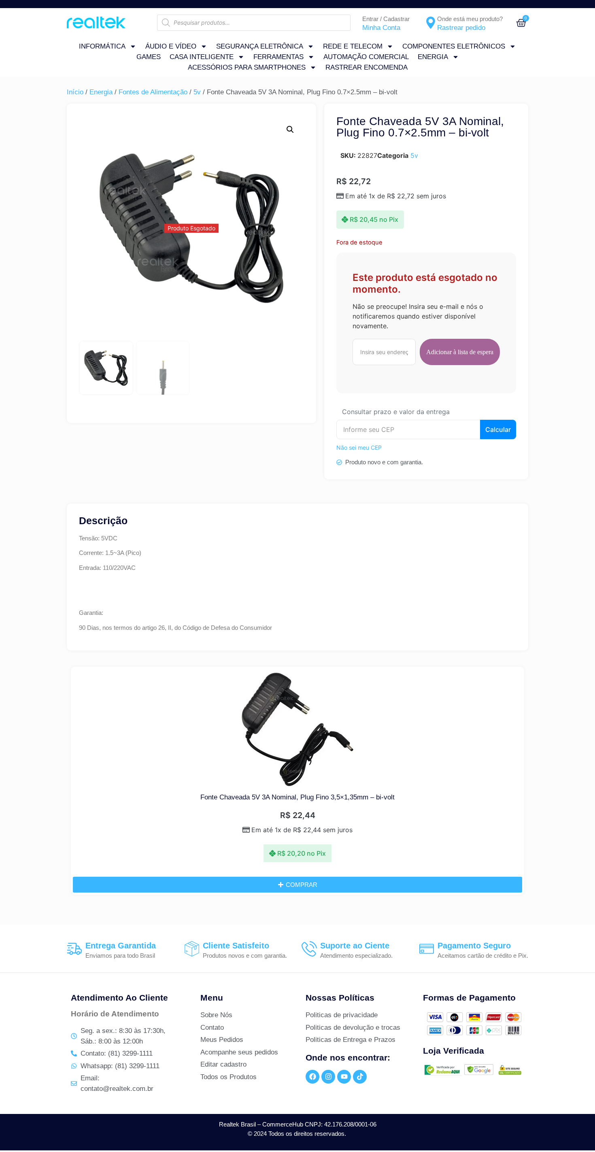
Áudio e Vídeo (170, 46)
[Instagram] (328, 1077)
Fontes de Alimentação (153, 92)
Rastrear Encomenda (366, 67)
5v (197, 92)
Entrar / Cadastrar (386, 18)
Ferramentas (278, 57)
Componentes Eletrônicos (453, 46)
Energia (433, 57)
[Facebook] (312, 1077)
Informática (102, 46)
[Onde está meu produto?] (431, 23)
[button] (290, 129)
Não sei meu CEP (359, 447)
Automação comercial (366, 57)
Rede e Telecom (352, 46)
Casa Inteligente (202, 57)
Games (148, 57)
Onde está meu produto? (470, 18)
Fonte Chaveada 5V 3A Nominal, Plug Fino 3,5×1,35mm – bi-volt (297, 797)
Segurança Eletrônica (259, 46)
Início (75, 92)
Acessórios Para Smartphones (247, 67)
